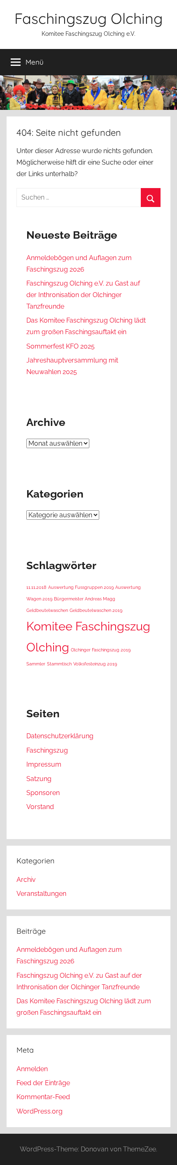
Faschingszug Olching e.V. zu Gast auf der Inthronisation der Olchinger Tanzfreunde (83, 294)
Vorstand (40, 807)
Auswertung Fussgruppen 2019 (81, 587)
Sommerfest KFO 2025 (60, 346)
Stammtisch (59, 663)
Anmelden (32, 1069)
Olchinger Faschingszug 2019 (100, 649)
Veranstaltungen (41, 894)
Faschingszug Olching (88, 18)
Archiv (26, 880)
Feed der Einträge (43, 1083)
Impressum (43, 764)
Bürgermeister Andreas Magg (84, 598)
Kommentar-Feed (43, 1097)
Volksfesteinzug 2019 (95, 663)
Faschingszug (47, 750)
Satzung (38, 779)
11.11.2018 (36, 587)
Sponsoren (43, 793)
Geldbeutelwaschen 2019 (96, 610)
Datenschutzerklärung (59, 736)
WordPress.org (39, 1111)
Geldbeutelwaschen (47, 610)
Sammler (35, 663)
